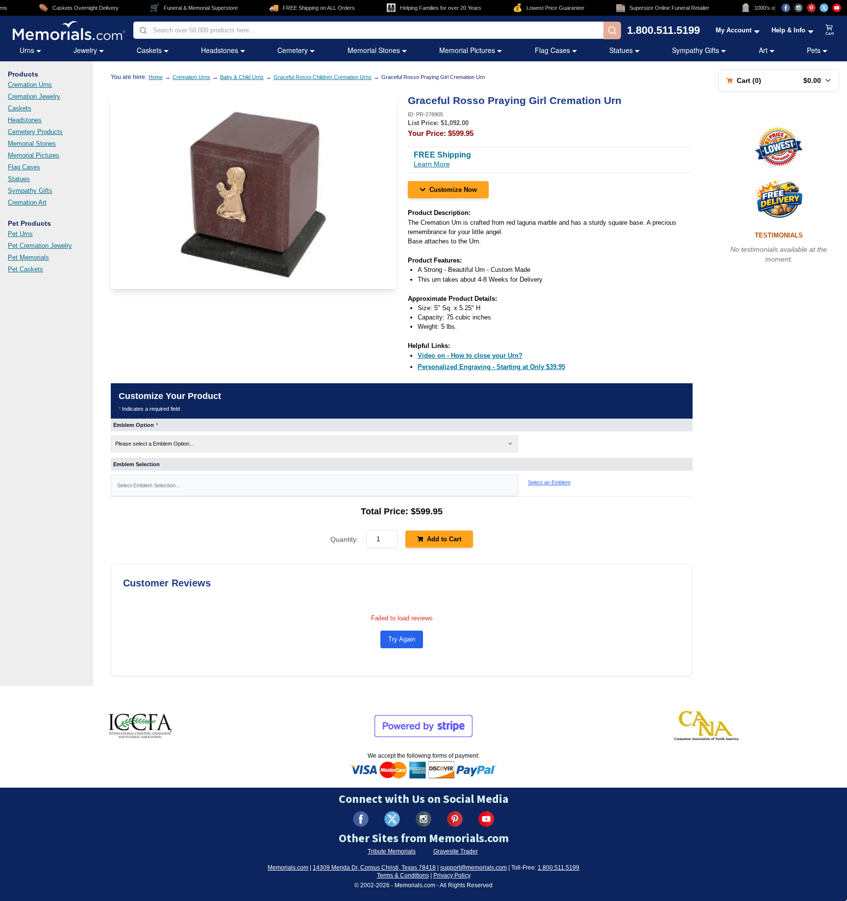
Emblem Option (135, 425)
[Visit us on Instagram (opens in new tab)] (798, 7)
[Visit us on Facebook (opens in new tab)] (785, 7)
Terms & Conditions (403, 875)
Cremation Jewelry (34, 96)
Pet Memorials (28, 257)
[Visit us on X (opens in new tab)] (824, 7)
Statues (621, 50)
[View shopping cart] (829, 30)
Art (763, 50)
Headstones (219, 50)
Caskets (149, 50)
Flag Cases (552, 50)
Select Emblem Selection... (148, 485)
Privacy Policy (452, 875)
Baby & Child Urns (242, 77)
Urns (27, 50)
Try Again (401, 639)
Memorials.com (288, 867)
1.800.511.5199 (663, 30)
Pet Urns (20, 234)
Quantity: (344, 539)
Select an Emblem (549, 482)
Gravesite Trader (455, 851)
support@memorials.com (473, 867)
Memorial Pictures (467, 50)
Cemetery (292, 50)
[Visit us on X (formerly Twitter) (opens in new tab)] (392, 819)
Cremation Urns (30, 84)
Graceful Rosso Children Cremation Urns (323, 77)
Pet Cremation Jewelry (40, 245)
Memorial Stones (374, 50)
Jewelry (85, 50)
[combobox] (368, 30)
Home (156, 77)
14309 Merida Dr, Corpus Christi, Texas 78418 (374, 867)
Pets (814, 50)
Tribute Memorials (392, 851)
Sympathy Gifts (695, 50)
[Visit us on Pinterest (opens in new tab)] (811, 7)
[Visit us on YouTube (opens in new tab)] (836, 7)
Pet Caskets (25, 269)
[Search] (612, 30)
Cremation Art (27, 202)
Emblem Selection (136, 464)
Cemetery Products (35, 131)
